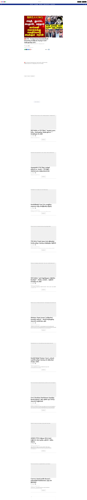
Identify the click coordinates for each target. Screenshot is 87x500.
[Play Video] (43, 26)
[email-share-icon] (30, 49)
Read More (43, 139)
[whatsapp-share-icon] (24, 49)
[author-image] (24, 45)
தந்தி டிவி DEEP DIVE (46, 4)
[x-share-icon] (26, 49)
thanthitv (33, 135)
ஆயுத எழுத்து (36, 4)
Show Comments (37, 101)
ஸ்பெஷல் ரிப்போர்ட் (53, 4)
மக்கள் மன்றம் (40, 4)
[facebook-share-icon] (27, 49)
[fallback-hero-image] (43, 122)
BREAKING (31, 4)
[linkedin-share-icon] (28, 49)
